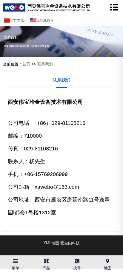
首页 (26, 64)
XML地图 (51, 243)
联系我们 (45, 64)
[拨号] (76, 260)
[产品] (46, 260)
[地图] (107, 260)
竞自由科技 (70, 243)
